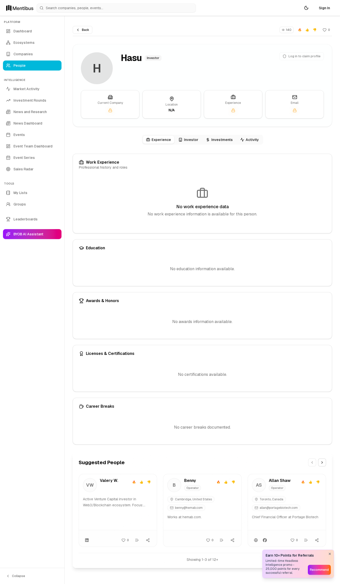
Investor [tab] (191, 139)
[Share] (148, 540)
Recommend (319, 570)
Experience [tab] (161, 139)
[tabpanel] (202, 299)
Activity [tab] (252, 139)
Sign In (324, 8)
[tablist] (202, 140)
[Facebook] (265, 540)
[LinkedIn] (87, 540)
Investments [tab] (222, 139)
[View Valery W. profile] (118, 510)
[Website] (256, 540)
